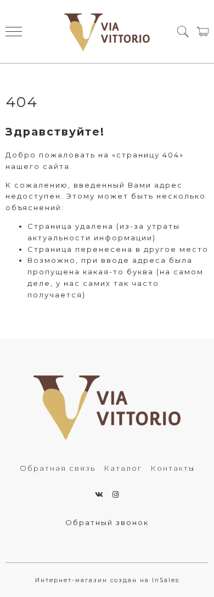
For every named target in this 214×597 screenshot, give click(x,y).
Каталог (123, 468)
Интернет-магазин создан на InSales (107, 580)
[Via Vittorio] (107, 31)
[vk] (99, 494)
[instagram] (116, 494)
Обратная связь (57, 468)
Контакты (172, 468)
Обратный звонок (107, 522)
